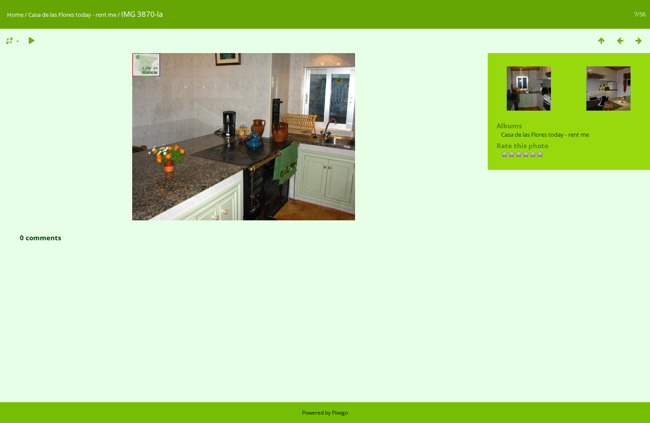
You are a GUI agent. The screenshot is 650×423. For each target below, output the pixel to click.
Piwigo (340, 412)
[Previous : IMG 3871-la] (620, 40)
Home (15, 15)
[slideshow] (31, 40)
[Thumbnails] (601, 40)
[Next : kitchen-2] (638, 40)
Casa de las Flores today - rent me (72, 15)
